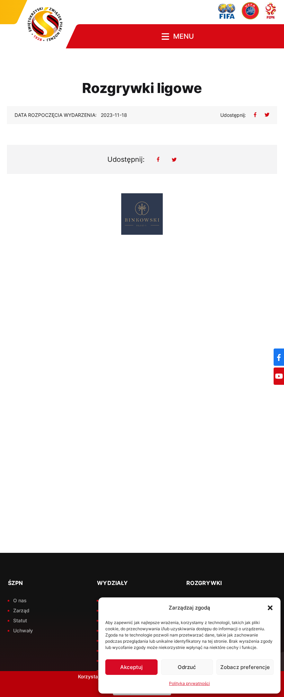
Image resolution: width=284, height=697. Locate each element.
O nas (20, 600)
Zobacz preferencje (245, 667)
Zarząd (21, 610)
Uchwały (23, 630)
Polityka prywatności (189, 683)
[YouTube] (279, 376)
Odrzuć (187, 667)
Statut (20, 620)
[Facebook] (279, 357)
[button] (270, 607)
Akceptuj (131, 667)
